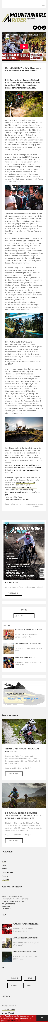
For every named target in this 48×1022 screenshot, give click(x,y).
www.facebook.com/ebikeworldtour (27, 467)
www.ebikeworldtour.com (25, 482)
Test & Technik (7, 872)
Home (4, 861)
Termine (5, 876)
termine (14, 985)
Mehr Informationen (14, 1021)
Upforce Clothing (8, 1009)
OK (42, 1018)
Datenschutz (6, 909)
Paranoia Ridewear (9, 1006)
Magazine (5, 879)
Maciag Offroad (8, 1013)
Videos (4, 869)
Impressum (6, 906)
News (4, 865)
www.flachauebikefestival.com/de (24, 487)
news (30, 978)
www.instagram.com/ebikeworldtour (28, 465)
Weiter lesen (13, 593)
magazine (14, 978)
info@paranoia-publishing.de (13, 901)
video (29, 985)
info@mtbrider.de (8, 904)
